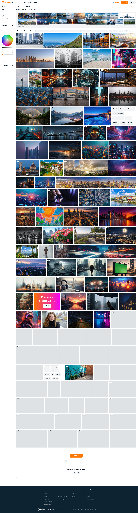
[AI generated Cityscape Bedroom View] (122, 405)
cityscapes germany (57, 30)
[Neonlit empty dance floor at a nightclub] (102, 319)
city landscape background (118, 117)
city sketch (123, 122)
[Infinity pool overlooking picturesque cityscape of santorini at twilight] (97, 116)
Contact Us (74, 493)
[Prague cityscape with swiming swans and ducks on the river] (45, 337)
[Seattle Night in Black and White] (29, 235)
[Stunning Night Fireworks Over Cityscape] (96, 284)
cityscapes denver (75, 30)
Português (89, 494)
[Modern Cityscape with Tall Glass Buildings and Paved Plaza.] (29, 40)
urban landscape (48, 370)
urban (121, 30)
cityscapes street (39, 30)
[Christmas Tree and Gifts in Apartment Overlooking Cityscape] (68, 421)
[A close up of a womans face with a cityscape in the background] (24, 301)
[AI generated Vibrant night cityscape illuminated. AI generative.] (102, 251)
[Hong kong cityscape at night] (121, 235)
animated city (115, 122)
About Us (73, 494)
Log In (132, 2)
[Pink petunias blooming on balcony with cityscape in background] (58, 235)
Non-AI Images (5, 18)
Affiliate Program (61, 494)
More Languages (90, 499)
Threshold (4, 52)
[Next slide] (134, 31)
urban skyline (55, 378)
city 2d (114, 113)
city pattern (130, 122)
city (110, 30)
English (88, 491)
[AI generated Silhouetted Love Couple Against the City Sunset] (100, 389)
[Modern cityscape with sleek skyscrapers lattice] (122, 389)
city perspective (131, 108)
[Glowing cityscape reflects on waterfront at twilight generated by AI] (123, 421)
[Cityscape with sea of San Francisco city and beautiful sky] (99, 337)
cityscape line (123, 108)
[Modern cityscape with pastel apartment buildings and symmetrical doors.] (31, 439)
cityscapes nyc (48, 30)
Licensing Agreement (62, 491)
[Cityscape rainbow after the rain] (33, 116)
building (126, 30)
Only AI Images (6, 16)
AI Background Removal (48, 502)
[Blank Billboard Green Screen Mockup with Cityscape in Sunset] (121, 267)
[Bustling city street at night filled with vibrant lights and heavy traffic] (96, 405)
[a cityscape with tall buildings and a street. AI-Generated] (123, 439)
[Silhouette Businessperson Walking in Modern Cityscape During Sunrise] (91, 267)
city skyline (58, 374)
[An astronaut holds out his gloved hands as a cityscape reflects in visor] (95, 133)
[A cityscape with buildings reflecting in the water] (96, 40)
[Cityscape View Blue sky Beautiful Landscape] (62, 439)
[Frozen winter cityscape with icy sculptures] (54, 389)
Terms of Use (86, 509)
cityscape (115, 30)
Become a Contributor (76, 498)
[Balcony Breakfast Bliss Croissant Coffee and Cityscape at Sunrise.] (123, 40)
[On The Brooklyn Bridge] (80, 319)
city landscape (54, 367)
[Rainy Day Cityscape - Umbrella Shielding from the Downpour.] (102, 301)
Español (88, 493)
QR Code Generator (47, 504)
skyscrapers (128, 117)
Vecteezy (45, 493)
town (131, 30)
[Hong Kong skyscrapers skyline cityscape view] (124, 337)
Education (45, 498)
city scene (47, 374)
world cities (115, 108)
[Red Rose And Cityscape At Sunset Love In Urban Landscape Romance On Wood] (25, 216)
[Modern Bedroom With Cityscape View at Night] (118, 78)
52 (82, 460)
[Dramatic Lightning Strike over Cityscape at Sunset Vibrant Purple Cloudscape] (122, 168)
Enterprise (45, 496)
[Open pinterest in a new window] (53, 509)
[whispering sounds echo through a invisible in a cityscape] (32, 150)
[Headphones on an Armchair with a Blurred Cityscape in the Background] (70, 284)
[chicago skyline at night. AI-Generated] (25, 182)
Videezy (45, 494)
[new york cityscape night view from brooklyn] (63, 133)
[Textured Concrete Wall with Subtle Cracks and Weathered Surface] (76, 405)
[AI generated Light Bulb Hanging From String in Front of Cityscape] (122, 284)
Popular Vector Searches (62, 496)
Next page (76, 455)
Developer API (46, 499)
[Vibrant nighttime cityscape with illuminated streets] (122, 150)
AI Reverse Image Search (48, 501)
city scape (47, 367)
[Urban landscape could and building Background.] (76, 389)
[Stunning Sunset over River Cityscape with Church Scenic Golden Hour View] (73, 301)
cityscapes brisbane (104, 30)
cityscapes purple (66, 30)
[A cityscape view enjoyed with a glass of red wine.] (122, 355)
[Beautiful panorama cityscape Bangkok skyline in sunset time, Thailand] (96, 182)
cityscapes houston (85, 30)
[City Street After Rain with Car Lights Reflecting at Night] (99, 96)
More (35, 2)
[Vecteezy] (6, 2)
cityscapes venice (94, 30)
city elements (47, 378)
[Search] (131, 6)
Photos (19, 2)
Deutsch (88, 496)
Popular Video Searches (62, 499)
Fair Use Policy (97, 509)
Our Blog (73, 496)
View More (129, 21)
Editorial (29, 2)
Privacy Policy (92, 509)
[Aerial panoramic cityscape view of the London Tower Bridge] (71, 96)
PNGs (33, 30)
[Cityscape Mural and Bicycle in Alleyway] (79, 372)
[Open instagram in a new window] (50, 509)
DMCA (59, 493)
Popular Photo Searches (62, 498)
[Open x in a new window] (57, 509)
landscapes (120, 113)
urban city (56, 370)
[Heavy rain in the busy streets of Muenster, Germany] (127, 301)
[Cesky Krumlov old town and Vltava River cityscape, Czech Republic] (35, 78)
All (3, 15)
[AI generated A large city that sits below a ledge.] (29, 133)
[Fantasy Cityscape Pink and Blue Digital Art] (121, 133)
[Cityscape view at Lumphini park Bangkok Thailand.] (93, 439)
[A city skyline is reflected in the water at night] (122, 96)
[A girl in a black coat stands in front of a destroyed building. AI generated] (69, 355)
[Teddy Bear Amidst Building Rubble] (61, 251)
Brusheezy (45, 491)
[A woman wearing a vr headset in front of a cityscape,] (28, 319)
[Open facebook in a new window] (48, 509)
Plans (114, 2)
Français (88, 498)
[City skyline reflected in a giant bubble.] (86, 78)
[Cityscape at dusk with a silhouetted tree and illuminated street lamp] (30, 405)
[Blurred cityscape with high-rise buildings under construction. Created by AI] (35, 284)
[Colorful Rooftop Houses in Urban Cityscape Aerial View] (95, 421)
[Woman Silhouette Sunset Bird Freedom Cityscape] (35, 421)
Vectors (13, 2)
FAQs (73, 491)
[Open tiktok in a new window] (55, 509)
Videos (24, 2)
